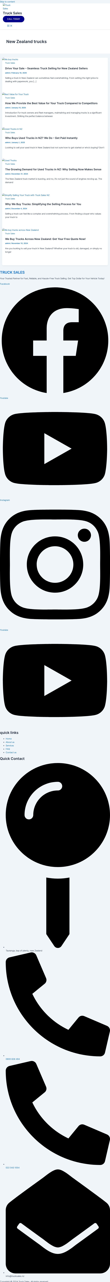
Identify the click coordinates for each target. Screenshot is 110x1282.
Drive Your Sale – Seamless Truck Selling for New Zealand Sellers (46, 68)
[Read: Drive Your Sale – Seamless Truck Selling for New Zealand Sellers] (10, 59)
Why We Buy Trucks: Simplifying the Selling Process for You (43, 204)
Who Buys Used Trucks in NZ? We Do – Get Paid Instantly (41, 137)
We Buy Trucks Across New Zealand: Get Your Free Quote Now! (45, 238)
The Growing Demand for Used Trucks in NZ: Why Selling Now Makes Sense (53, 169)
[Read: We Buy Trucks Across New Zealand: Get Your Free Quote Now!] (20, 230)
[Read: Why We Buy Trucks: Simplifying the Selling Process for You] (26, 195)
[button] (13, 19)
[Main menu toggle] (10, 26)
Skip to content (7, 1)
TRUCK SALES (12, 272)
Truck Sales (12, 13)
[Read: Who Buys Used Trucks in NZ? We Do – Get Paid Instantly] (12, 129)
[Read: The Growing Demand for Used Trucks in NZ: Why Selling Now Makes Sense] (9, 160)
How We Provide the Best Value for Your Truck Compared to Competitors (51, 103)
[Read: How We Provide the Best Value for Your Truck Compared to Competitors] (15, 94)
